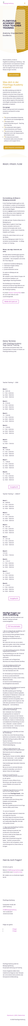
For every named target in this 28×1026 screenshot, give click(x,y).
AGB (16, 1015)
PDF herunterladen (14, 626)
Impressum (10, 1015)
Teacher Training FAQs (15, 292)
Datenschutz (21, 1015)
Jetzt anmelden (14, 75)
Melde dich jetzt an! (10, 302)
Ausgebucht (14, 487)
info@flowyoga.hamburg (14, 870)
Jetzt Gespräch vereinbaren (14, 147)
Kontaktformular (17, 872)
